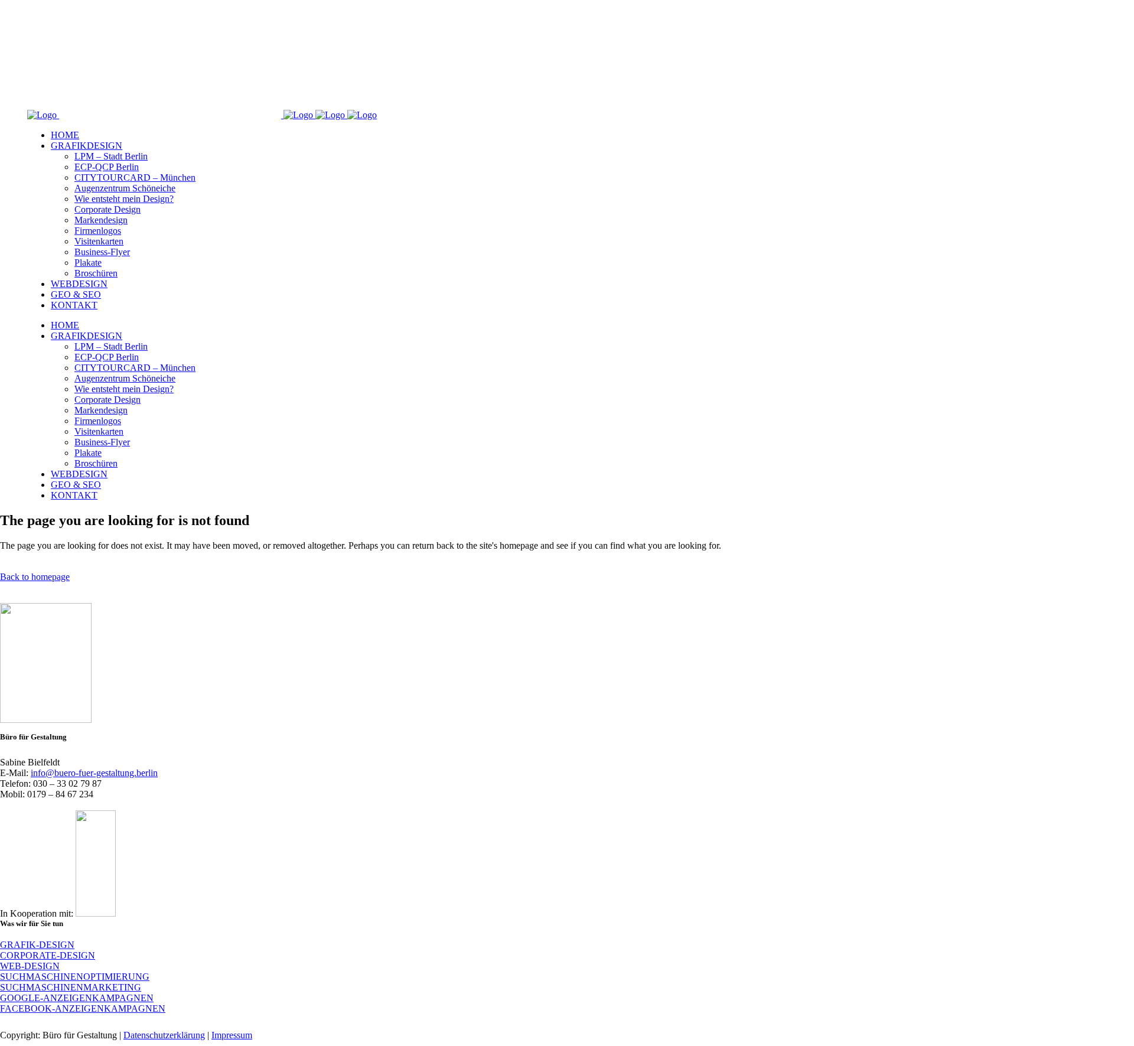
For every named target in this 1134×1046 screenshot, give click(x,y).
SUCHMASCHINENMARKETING (70, 987)
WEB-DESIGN (30, 966)
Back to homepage (35, 577)
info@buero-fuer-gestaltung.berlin (94, 773)
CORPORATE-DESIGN (47, 955)
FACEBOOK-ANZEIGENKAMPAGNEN (82, 1008)
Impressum (231, 1035)
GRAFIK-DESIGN (37, 945)
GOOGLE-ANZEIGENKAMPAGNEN (77, 998)
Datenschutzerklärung (164, 1035)
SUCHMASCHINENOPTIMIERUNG (74, 977)
